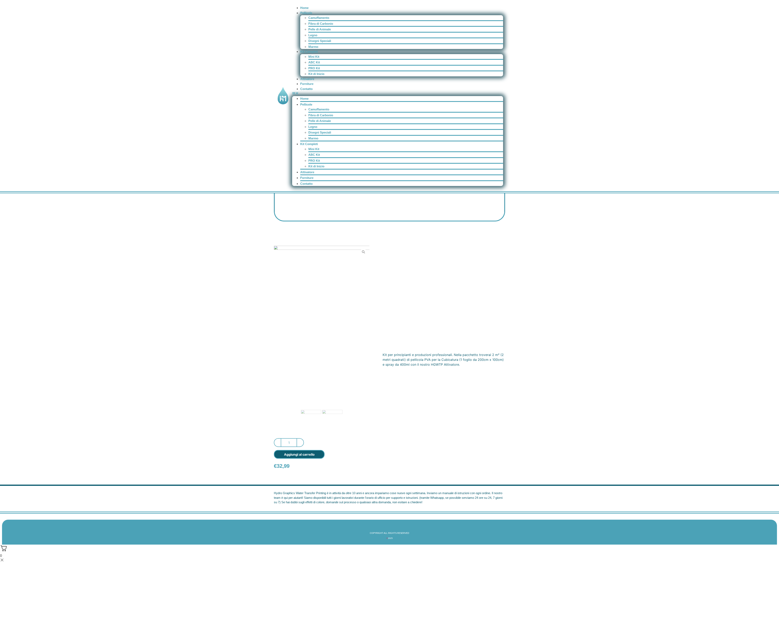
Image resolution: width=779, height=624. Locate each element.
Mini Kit (313, 56)
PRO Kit (314, 68)
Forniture (306, 83)
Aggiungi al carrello (299, 454)
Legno (312, 35)
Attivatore (307, 79)
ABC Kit (314, 62)
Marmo (313, 46)
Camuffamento (318, 17)
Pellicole (306, 13)
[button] (397, 93)
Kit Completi (309, 51)
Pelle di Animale (319, 29)
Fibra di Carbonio (320, 23)
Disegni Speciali (319, 41)
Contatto (306, 89)
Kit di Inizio (316, 74)
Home (304, 8)
